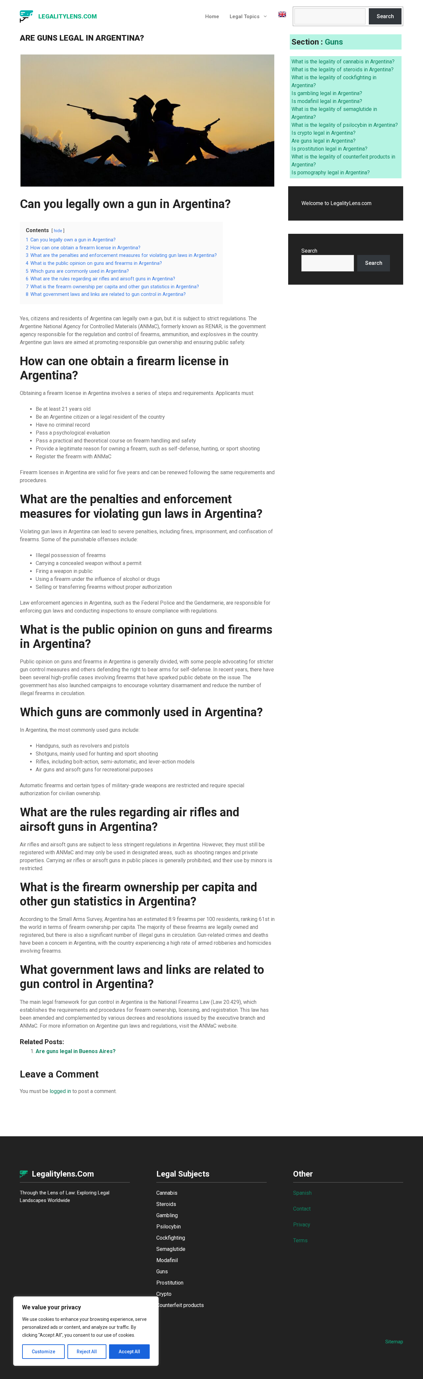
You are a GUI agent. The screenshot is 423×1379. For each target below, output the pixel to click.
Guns (334, 42)
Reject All (87, 1351)
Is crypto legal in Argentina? (323, 133)
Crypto (164, 1294)
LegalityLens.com (67, 16)
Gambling (167, 1215)
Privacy (301, 1224)
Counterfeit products (180, 1305)
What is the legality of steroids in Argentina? (342, 69)
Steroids (166, 1204)
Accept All (129, 1351)
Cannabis (166, 1193)
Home (212, 16)
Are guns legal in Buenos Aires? (76, 1051)
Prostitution (169, 1283)
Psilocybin (168, 1226)
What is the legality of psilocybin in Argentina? (344, 125)
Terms (300, 1240)
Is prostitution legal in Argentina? (329, 149)
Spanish (302, 1193)
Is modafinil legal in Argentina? (326, 101)
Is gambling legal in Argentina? (326, 93)
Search (385, 16)
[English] (279, 16)
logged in (60, 1091)
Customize (43, 1351)
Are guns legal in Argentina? (323, 141)
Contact (302, 1209)
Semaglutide (170, 1249)
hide (58, 230)
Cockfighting (170, 1238)
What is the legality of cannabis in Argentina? (343, 61)
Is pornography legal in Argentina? (330, 172)
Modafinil (167, 1260)
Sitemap (394, 1342)
